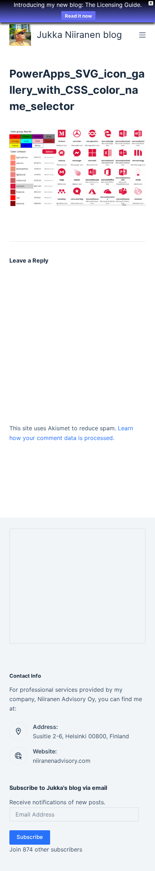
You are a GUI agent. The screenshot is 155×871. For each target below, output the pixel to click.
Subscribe (30, 836)
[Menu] (142, 35)
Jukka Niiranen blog (79, 34)
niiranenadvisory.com (61, 760)
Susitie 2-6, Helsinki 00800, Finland (81, 736)
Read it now (78, 16)
